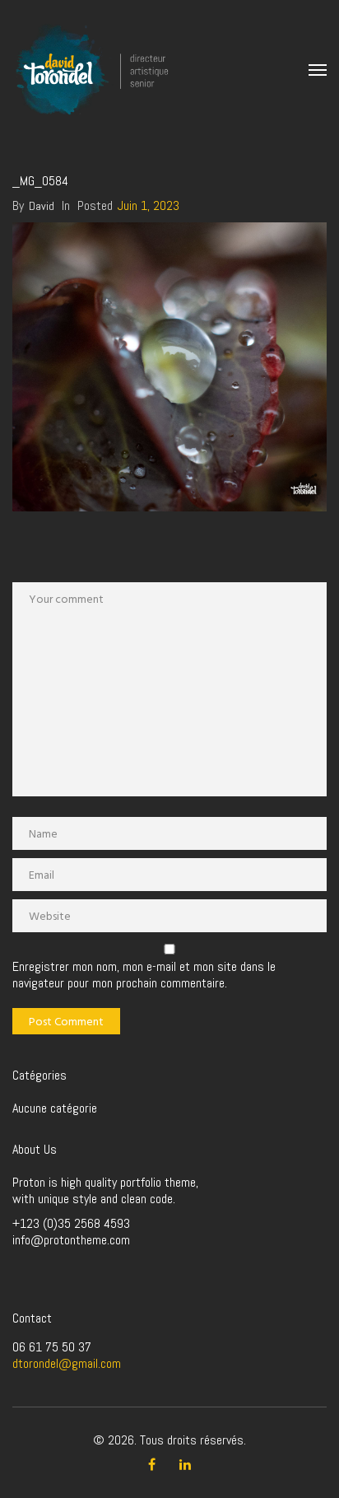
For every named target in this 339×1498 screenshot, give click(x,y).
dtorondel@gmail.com (66, 1363)
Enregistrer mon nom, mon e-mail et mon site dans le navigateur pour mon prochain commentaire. (144, 975)
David (41, 205)
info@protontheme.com (71, 1239)
